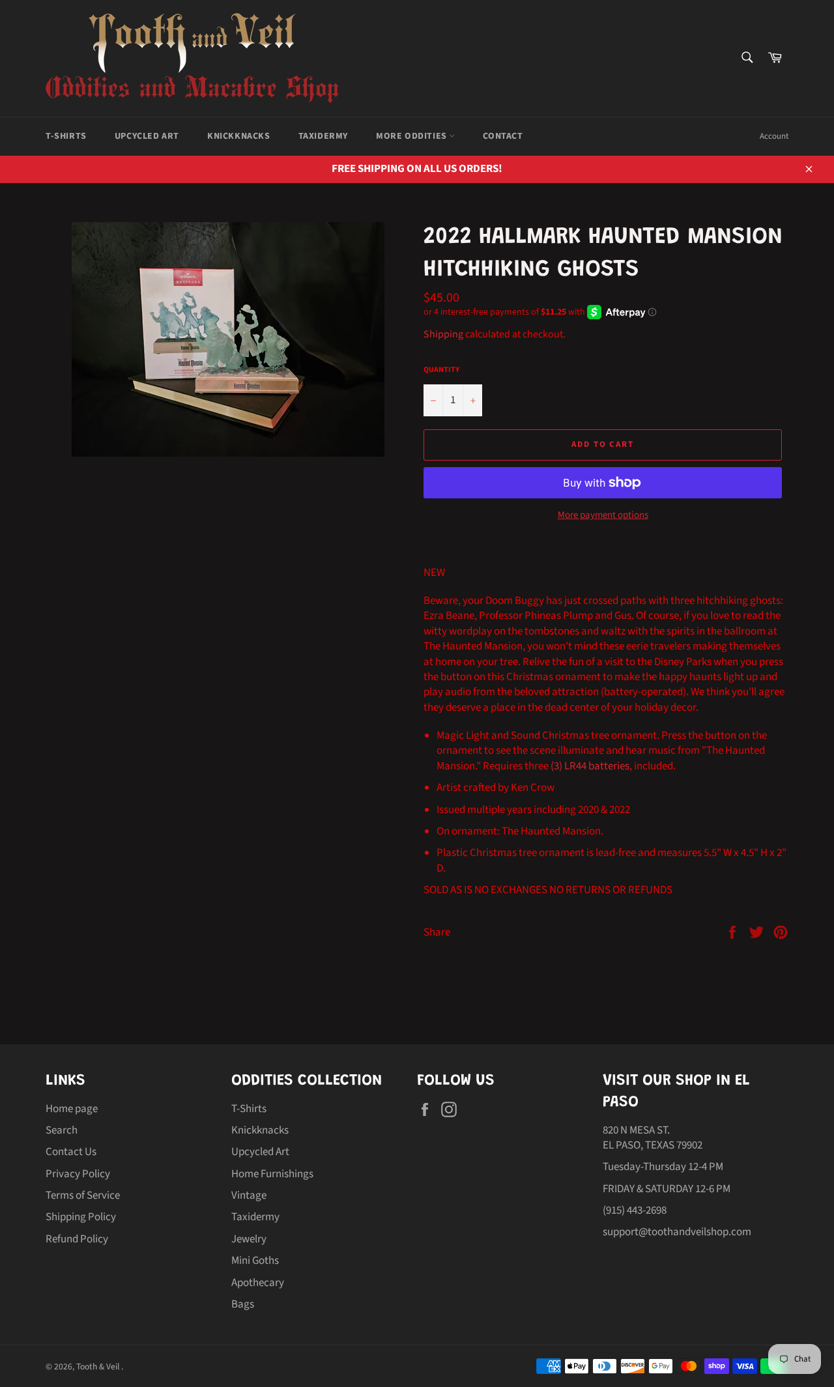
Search (62, 1130)
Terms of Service (83, 1195)
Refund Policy (77, 1239)
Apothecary (257, 1283)
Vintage (248, 1195)
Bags (242, 1304)
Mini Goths (255, 1260)
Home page (72, 1109)
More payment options (603, 515)
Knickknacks (238, 136)
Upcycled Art (147, 136)
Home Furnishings (272, 1174)
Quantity (441, 370)
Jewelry (248, 1239)
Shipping (443, 334)
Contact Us (71, 1152)
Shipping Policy (81, 1217)
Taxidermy (323, 136)
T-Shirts (66, 136)
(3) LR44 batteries (590, 766)
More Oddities (412, 136)
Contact (503, 136)
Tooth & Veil (98, 1366)
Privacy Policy (78, 1174)
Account (774, 136)
